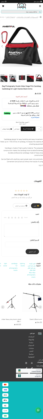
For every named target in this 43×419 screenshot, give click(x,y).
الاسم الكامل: (34, 240)
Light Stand (10, 17)
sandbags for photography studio (13, 266)
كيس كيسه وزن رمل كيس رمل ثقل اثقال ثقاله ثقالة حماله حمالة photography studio (31, 270)
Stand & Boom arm (36, 319)
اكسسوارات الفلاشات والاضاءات (27, 17)
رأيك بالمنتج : (34, 222)
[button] (41, 46)
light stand (5, 264)
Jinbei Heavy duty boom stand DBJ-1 (11, 320)
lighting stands (22, 264)
